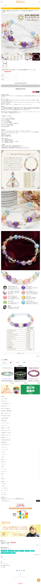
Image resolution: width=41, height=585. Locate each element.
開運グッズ (3, 459)
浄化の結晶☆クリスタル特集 (6, 432)
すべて (4, 362)
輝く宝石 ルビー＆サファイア (6, 430)
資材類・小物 (3, 461)
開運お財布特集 (3, 442)
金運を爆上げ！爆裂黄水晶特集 (6, 410)
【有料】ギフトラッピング (5, 77)
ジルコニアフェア (4, 447)
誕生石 (2, 466)
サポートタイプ (3, 471)
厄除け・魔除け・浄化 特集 (5, 415)
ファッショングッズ (4, 449)
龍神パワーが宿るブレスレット (6, 413)
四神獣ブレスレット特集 (5, 427)
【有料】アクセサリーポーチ (5, 74)
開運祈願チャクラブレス (5, 437)
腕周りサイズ (3, 478)
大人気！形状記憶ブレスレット (6, 403)
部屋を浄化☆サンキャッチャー (6, 435)
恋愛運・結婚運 (3, 420)
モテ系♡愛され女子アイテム (6, 444)
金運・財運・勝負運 (4, 418)
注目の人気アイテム (4, 401)
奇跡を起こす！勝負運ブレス (6, 408)
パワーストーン (3, 454)
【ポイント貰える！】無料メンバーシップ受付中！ (20, 8)
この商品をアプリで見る (20, 353)
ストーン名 (3, 464)
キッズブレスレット (4, 425)
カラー (2, 476)
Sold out (20, 85)
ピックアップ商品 (4, 398)
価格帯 (2, 473)
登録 (38, 500)
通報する (38, 356)
